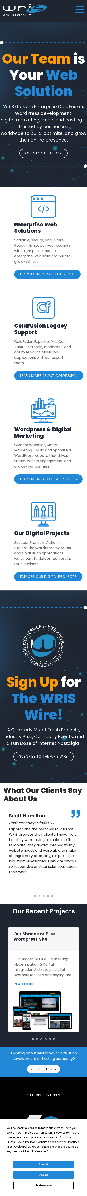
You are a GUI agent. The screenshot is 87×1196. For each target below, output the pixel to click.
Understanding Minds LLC (31, 822)
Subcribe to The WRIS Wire (43, 756)
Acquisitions (43, 1068)
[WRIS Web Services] (25, 10)
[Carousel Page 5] (52, 896)
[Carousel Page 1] (35, 896)
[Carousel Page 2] (39, 896)
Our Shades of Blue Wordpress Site (34, 936)
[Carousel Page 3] (44, 896)
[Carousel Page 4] (46, 1039)
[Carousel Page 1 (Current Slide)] (33, 1039)
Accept (43, 1164)
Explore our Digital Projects (48, 576)
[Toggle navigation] (79, 10)
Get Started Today (43, 153)
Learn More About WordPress (48, 479)
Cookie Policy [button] (22, 1146)
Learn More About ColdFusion (48, 375)
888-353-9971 (48, 1095)
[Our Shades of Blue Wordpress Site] (43, 1010)
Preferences (43, 1185)
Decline (43, 1175)
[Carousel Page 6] (54, 1039)
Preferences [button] (39, 1151)
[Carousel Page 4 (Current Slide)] (48, 896)
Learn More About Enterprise (47, 274)
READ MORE (24, 984)
